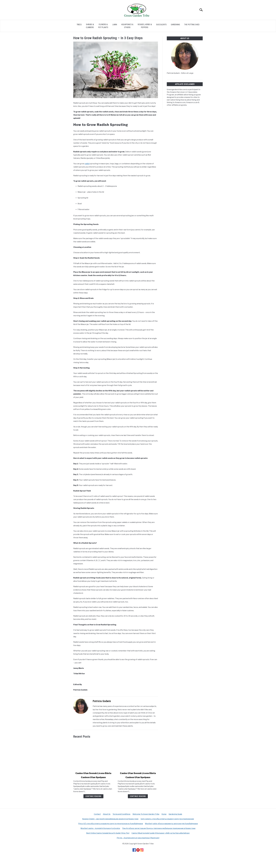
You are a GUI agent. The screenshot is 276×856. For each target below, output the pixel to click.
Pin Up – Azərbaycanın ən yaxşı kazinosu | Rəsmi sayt (138, 838)
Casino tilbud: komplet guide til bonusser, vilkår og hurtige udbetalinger (161, 833)
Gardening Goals (175, 814)
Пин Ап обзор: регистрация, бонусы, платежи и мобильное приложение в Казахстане (158, 828)
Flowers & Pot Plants (103, 25)
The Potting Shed (191, 24)
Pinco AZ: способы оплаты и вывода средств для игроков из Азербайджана (110, 824)
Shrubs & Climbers (90, 25)
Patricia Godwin (102, 701)
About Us (106, 814)
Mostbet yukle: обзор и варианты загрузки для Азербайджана (171, 824)
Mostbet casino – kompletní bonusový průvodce (100, 828)
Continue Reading (93, 796)
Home (164, 814)
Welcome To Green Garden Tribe (146, 814)
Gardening (175, 24)
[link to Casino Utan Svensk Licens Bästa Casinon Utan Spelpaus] (93, 755)
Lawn (114, 24)
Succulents (161, 24)
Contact (97, 814)
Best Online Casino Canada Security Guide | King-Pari (107, 833)
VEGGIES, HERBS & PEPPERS (145, 25)
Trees (79, 24)
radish (87, 164)
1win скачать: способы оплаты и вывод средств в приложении (167, 819)
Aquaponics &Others (127, 25)
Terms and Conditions (121, 814)
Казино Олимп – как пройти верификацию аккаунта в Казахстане (110, 819)
